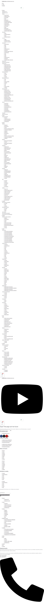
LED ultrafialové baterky (6, 213)
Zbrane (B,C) (6, 499)
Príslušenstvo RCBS (7, 152)
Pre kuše (5, 180)
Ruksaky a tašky (7, 526)
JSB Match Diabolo (7, 175)
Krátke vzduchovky (7, 65)
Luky (5, 80)
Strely (5, 164)
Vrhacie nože (6, 320)
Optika (3, 456)
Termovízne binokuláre (8, 232)
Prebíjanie (3, 145)
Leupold (5, 260)
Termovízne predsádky (8, 233)
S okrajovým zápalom (8, 129)
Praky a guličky (6, 81)
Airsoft (3, 102)
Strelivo (3, 463)
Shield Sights (6, 306)
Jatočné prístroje (5, 114)
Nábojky (3, 139)
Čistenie (3, 455)
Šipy (3, 179)
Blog (3, 545)
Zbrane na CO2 (4, 88)
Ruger (5, 18)
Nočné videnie (4, 295)
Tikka (5, 46)
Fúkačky (5, 82)
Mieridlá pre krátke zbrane (8, 358)
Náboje (3, 123)
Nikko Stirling (6, 261)
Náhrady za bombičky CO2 (8, 94)
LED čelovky (6, 531)
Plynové (5, 144)
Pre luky (5, 181)
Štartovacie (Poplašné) (8, 140)
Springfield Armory (7, 21)
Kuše (5, 79)
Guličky (3, 187)
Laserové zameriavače (6, 291)
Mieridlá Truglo (4, 356)
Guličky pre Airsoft (7, 191)
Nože (3, 457)
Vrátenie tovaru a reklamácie (7, 444)
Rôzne (3, 350)
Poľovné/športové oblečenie (9, 519)
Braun (5, 300)
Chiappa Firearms (7, 34)
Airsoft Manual (6, 105)
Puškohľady (4, 259)
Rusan (5, 254)
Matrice (5, 150)
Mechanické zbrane (5, 77)
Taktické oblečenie (7, 521)
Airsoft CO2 (6, 103)
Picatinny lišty (4, 243)
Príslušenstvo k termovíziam (9, 236)
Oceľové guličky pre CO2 (8, 190)
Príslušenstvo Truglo (7, 360)
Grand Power (6, 15)
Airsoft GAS (6, 104)
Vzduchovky (4, 63)
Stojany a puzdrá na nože (8, 336)
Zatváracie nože (7, 319)
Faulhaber (6, 370)
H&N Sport (6, 169)
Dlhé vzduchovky (7, 64)
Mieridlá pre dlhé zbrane (8, 359)
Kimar (5, 73)
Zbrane (3, 450)
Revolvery (3, 32)
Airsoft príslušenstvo (7, 111)
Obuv (5, 522)
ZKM (5, 274)
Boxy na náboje (6, 151)
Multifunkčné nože (7, 321)
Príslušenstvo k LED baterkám (7, 214)
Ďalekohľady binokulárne (8, 286)
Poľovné (6, 503)
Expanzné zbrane (5, 71)
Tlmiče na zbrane (5, 116)
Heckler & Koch (6, 16)
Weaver (5, 273)
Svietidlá (3, 454)
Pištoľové (5, 132)
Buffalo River (6, 329)
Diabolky (3, 168)
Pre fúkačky (6, 186)
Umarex (5, 74)
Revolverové (6, 126)
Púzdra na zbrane (7, 523)
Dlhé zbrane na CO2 (7, 92)
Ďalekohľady (4, 285)
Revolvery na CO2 (7, 91)
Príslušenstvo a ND (7, 67)
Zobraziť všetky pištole (8, 22)
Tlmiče (3, 451)
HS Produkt (6, 17)
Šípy (5, 517)
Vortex (5, 303)
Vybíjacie (5, 131)
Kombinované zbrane (5, 62)
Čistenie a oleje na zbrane (6, 216)
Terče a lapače (6, 353)
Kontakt (3, 546)
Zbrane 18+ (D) (7, 500)
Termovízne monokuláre (8, 231)
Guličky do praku (7, 192)
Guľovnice (4, 42)
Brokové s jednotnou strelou (9, 128)
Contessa (6, 244)
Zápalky (5, 156)
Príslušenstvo (4, 333)
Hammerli (6, 50)
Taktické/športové (7, 504)
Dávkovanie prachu (7, 158)
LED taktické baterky (5, 207)
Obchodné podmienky (6, 442)
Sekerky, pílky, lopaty (8, 541)
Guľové (5, 127)
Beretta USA (6, 28)
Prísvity (5, 296)
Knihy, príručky (6, 354)
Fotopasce (4, 298)
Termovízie (4, 230)
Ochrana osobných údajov (6, 441)
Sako (5, 45)
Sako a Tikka (6, 271)
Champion (6, 348)
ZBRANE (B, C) (4, 11)
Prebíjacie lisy (6, 146)
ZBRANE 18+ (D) (5, 12)
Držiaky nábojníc (7, 149)
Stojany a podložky (5, 344)
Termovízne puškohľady (8, 234)
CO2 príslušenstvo (7, 93)
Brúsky (5, 335)
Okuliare (5, 525)
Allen (5, 347)
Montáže (3, 267)
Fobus (3, 478)
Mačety (3, 327)
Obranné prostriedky (5, 365)
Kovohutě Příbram (7, 172)
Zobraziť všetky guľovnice (8, 51)
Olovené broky (6, 193)
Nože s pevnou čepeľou (8, 318)
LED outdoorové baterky (6, 202)
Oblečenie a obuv (5, 518)
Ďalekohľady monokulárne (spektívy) (10, 290)
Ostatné (3, 469)
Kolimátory (4, 302)
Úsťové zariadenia (7, 506)
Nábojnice (6, 155)
